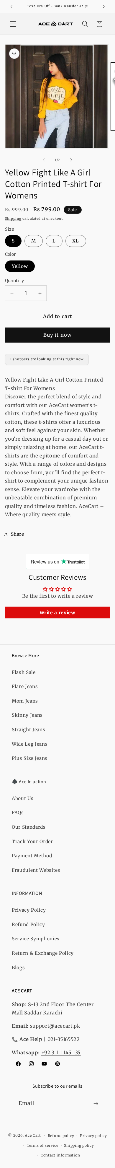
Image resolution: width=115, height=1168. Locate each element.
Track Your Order (32, 841)
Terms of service (42, 1145)
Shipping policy (79, 1145)
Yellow (20, 266)
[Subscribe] (96, 1103)
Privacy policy (93, 1135)
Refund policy (61, 1135)
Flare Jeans (25, 686)
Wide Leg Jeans (29, 744)
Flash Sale (24, 672)
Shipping (13, 218)
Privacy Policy (29, 910)
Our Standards (29, 827)
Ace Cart (33, 1135)
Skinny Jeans (27, 715)
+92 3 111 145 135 (61, 1053)
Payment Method (32, 856)
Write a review (57, 612)
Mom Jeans (25, 701)
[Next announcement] (103, 6)
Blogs (18, 967)
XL (75, 241)
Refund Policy (28, 924)
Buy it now (57, 335)
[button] (13, 24)
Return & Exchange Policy (43, 953)
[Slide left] (43, 160)
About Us (22, 798)
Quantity (14, 280)
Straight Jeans (28, 729)
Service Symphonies (36, 938)
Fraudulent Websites (36, 870)
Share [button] (17, 534)
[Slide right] (71, 160)
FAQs (18, 812)
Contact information (60, 1155)
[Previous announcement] (11, 6)
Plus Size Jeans (29, 758)
